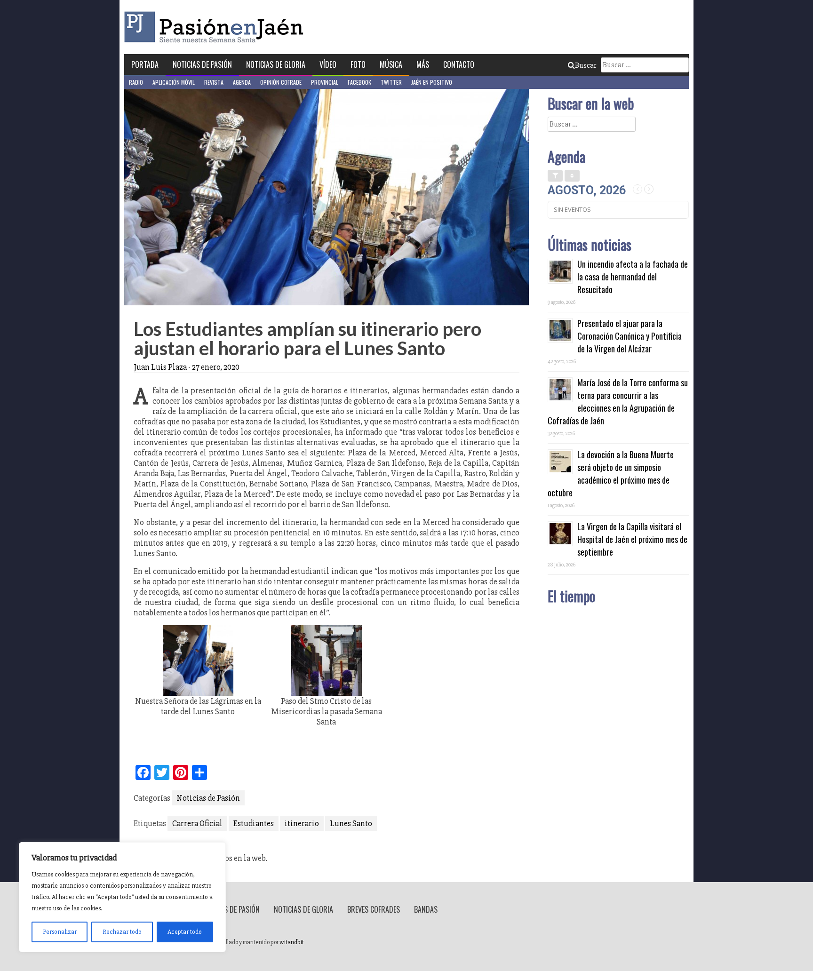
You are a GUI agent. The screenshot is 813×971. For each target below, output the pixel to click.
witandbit (291, 942)
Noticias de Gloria (275, 64)
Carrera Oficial (197, 823)
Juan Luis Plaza (160, 367)
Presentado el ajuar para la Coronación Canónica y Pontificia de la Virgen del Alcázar (629, 336)
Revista (213, 82)
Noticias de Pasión (202, 64)
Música (391, 64)
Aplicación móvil (173, 82)
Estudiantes (253, 823)
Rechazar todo (122, 932)
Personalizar (60, 932)
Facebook (359, 82)
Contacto (458, 64)
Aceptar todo (184, 932)
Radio (136, 82)
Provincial (324, 82)
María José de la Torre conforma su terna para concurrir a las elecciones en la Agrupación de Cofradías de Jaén (618, 401)
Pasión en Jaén (216, 27)
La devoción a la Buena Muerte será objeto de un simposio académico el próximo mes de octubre (611, 473)
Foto (358, 64)
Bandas (426, 909)
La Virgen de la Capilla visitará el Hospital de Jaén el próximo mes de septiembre (632, 539)
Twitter (391, 82)
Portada (145, 64)
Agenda (242, 82)
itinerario (302, 823)
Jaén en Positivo (431, 82)
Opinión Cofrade (281, 82)
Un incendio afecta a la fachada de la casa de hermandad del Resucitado (632, 276)
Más (422, 64)
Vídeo (327, 64)
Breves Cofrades (373, 909)
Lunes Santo (351, 823)
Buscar (585, 65)
